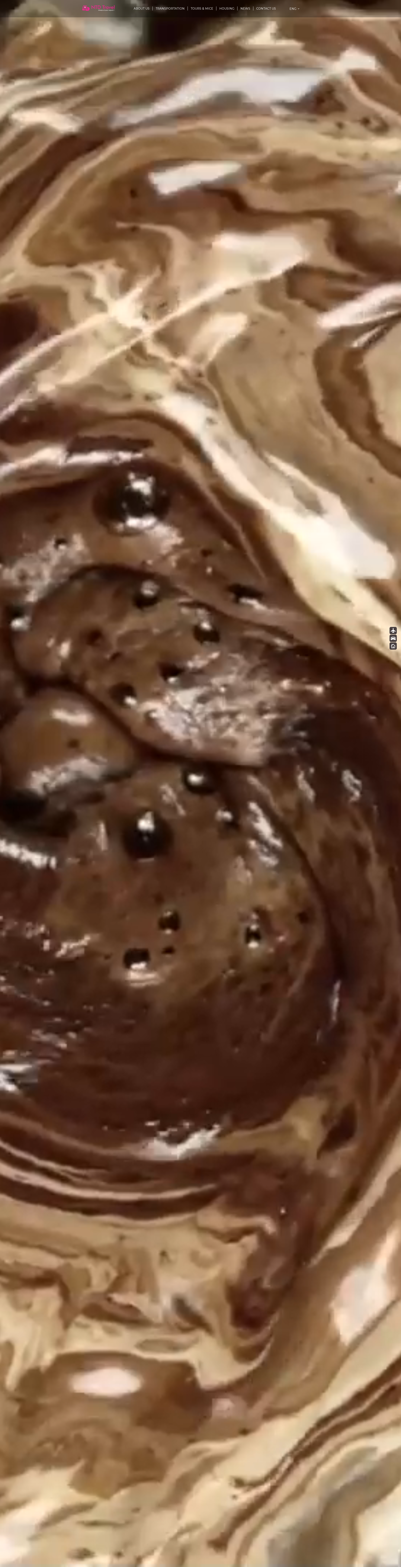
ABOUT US (142, 8)
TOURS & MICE (202, 8)
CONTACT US (266, 8)
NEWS (245, 8)
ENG (292, 9)
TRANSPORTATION (170, 8)
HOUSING (226, 8)
